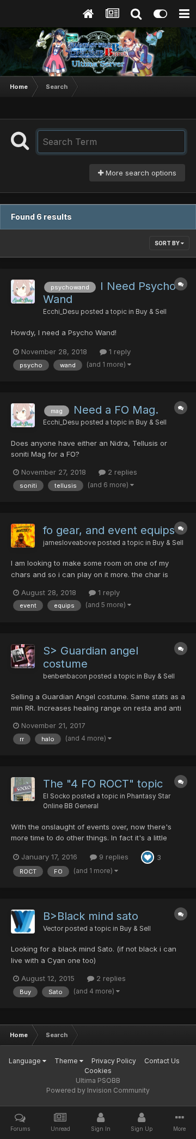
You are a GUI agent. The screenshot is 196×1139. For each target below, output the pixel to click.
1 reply (119, 351)
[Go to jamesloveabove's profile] (23, 536)
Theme (66, 1061)
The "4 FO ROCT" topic (103, 783)
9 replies (112, 856)
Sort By (168, 243)
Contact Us (162, 1061)
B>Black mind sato (90, 916)
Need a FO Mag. (116, 409)
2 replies (121, 472)
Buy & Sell (151, 312)
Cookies (98, 1071)
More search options (139, 172)
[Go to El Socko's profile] (23, 789)
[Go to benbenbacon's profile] (23, 656)
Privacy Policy (113, 1061)
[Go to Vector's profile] (23, 922)
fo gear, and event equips (109, 530)
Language (25, 1061)
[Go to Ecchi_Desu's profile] (23, 292)
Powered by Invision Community (98, 1090)
